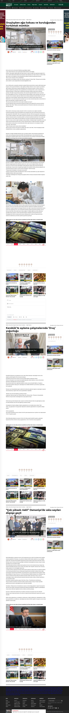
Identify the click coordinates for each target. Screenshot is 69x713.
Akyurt (27, 687)
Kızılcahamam (23, 689)
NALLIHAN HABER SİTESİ (57, 689)
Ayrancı (40, 693)
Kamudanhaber (16, 693)
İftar (21, 475)
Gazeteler (9, 7)
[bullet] (21, 317)
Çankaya (44, 687)
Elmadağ (50, 687)
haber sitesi (18, 687)
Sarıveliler (48, 693)
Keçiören (19, 689)
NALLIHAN (51, 689)
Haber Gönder (8, 705)
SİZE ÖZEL (46, 4)
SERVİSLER (52, 4)
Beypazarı (37, 687)
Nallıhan (7, 687)
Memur (61, 691)
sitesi (25, 687)
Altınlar (24, 703)
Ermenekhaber (36, 693)
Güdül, (62, 687)
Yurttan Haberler (42, 706)
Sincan (38, 689)
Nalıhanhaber (57, 691)
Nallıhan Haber (23, 4)
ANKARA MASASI (32, 690)
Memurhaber (8, 693)
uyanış (25, 693)
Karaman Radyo (12, 694)
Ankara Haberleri (42, 701)
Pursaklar (35, 689)
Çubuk (47, 687)
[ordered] (19, 317)
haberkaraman (29, 693)
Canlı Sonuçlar (58, 7)
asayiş (23, 693)
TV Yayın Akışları (17, 701)
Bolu (12, 687)
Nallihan (51, 690)
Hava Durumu (29, 7)
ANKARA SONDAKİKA (25, 690)
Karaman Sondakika (30, 691)
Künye (7, 700)
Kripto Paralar (25, 705)
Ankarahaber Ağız (22, 270)
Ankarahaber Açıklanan (16, 654)
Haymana (7, 689)
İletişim (7, 706)
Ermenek (32, 693)
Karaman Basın (56, 693)
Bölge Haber (34, 4)
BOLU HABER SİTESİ (17, 690)
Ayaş (33, 687)
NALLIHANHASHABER (46, 690)
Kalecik (16, 689)
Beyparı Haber (50, 691)
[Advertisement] (34, 14)
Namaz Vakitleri (33, 703)
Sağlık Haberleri (28, 19)
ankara (15, 270)
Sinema (32, 700)
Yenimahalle (47, 689)
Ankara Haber (60, 690)
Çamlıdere (40, 687)
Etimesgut (53, 687)
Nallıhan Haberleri (42, 700)
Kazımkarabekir (44, 693)
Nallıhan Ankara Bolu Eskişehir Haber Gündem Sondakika (15, 19)
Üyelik (7, 703)
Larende (35, 691)
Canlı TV (22, 7)
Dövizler (24, 701)
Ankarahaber (22, 687)
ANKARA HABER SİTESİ (10, 690)
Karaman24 (39, 691)
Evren (56, 687)
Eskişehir (14, 687)
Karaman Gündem (17, 691)
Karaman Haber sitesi (9, 691)
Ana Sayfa (16, 4)
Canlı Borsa (37, 7)
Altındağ (30, 687)
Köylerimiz (32, 706)
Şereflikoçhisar (42, 689)
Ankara (28, 4)
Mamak (27, 689)
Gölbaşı (59, 687)
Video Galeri (16, 7)
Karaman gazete (17, 694)
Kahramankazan (12, 689)
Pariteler (24, 706)
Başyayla (52, 693)
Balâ (34, 687)
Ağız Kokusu (9, 270)
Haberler (40, 4)
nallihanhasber (55, 690)
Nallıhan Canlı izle (17, 703)
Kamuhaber (12, 693)
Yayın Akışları (44, 7)
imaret (21, 693)
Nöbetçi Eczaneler (17, 706)
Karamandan (22, 691)
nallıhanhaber (35, 270)
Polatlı (33, 689)
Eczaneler (51, 7)
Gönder (9, 317)
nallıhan (29, 270)
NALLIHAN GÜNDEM (38, 690)
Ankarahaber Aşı (15, 475)
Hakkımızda (8, 701)
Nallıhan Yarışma (17, 705)
